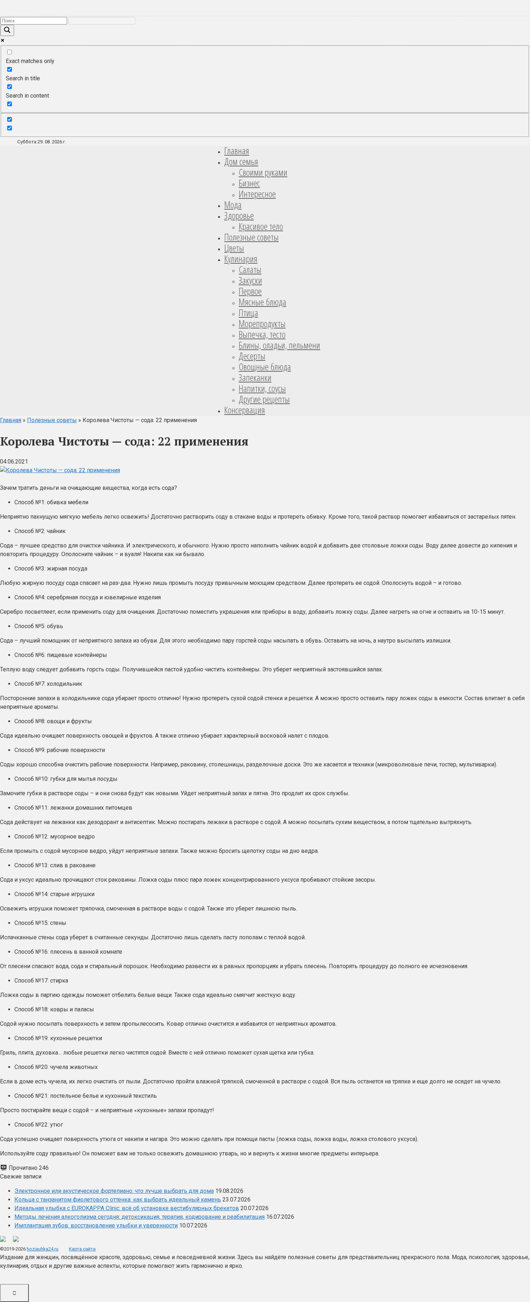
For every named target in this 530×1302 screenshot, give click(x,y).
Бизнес (249, 182)
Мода (233, 204)
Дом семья (241, 161)
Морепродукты (262, 323)
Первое (250, 291)
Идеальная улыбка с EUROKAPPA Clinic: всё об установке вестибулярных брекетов (126, 1208)
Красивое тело (261, 226)
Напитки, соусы (262, 388)
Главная (236, 150)
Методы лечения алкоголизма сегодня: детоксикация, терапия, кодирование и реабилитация (139, 1216)
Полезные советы (251, 237)
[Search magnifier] (7, 30)
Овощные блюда (265, 366)
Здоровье (239, 215)
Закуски (250, 280)
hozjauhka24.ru (42, 1249)
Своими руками (263, 172)
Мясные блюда (262, 301)
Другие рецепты (264, 399)
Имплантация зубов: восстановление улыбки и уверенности (96, 1225)
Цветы (234, 247)
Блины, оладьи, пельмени (279, 345)
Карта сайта (82, 1249)
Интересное (257, 193)
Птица (248, 312)
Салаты (250, 269)
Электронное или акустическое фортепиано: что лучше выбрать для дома (114, 1190)
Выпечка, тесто (262, 334)
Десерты (252, 355)
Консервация (244, 409)
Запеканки (255, 377)
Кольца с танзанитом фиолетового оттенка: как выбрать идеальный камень (117, 1199)
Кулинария (240, 258)
